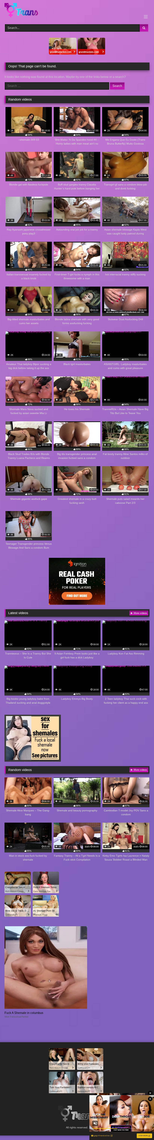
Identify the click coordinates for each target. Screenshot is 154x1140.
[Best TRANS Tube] (77, 11)
